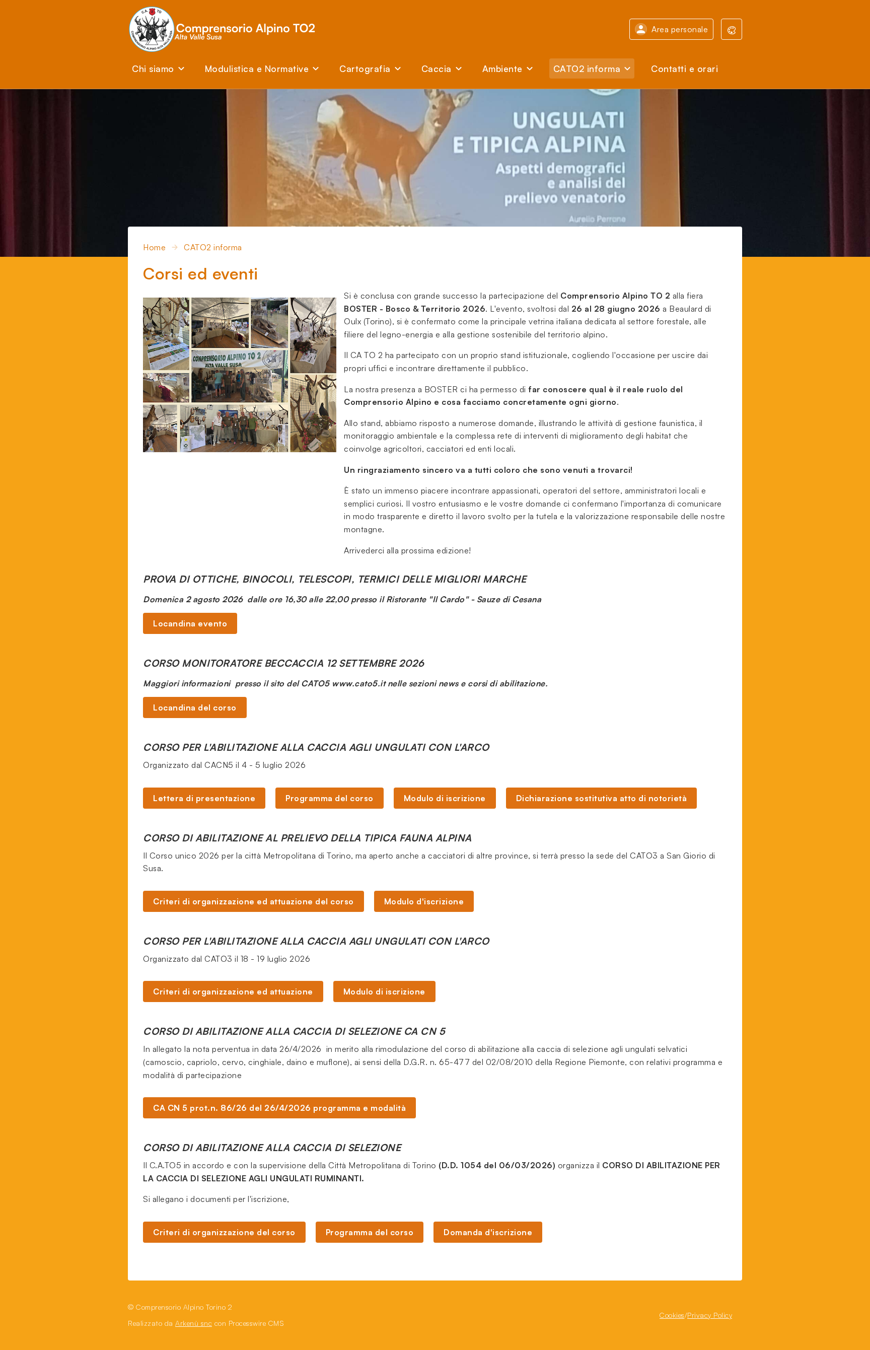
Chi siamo (153, 68)
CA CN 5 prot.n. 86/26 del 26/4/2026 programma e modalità (279, 1108)
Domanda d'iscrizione (488, 1232)
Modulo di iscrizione (445, 798)
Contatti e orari (684, 68)
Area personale (679, 29)
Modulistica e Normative (257, 68)
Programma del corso (329, 798)
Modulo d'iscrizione (424, 901)
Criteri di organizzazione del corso (224, 1232)
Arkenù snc (193, 1323)
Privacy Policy (709, 1315)
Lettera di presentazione (204, 798)
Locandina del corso (195, 707)
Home (154, 247)
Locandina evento (190, 623)
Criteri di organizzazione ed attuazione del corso (253, 901)
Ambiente (502, 68)
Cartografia (365, 68)
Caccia (436, 68)
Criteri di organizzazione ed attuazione (233, 991)
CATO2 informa (587, 68)
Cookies (672, 1315)
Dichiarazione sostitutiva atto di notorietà (601, 798)
